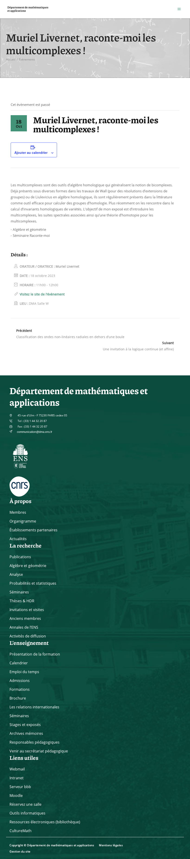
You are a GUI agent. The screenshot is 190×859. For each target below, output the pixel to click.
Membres (18, 512)
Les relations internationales (34, 707)
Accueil (10, 59)
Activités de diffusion (28, 636)
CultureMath (21, 830)
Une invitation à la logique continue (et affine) (138, 349)
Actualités (18, 538)
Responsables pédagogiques (35, 742)
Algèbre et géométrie (28, 565)
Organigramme (23, 521)
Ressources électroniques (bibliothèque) (45, 821)
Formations (20, 689)
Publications (20, 556)
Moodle (16, 795)
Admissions (20, 680)
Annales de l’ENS (24, 627)
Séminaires (19, 592)
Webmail (17, 769)
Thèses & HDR (22, 600)
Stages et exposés (25, 724)
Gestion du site (20, 851)
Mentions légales (111, 845)
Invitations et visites (27, 609)
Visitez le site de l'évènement (42, 294)
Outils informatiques (27, 813)
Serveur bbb (20, 786)
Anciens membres (25, 618)
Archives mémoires (26, 733)
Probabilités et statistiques (33, 583)
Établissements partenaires (33, 530)
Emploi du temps (24, 671)
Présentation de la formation (35, 654)
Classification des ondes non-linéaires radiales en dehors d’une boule (70, 337)
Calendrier (19, 663)
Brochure (18, 698)
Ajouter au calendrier (31, 152)
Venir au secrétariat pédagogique (39, 751)
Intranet (17, 777)
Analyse (16, 574)
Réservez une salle (25, 804)
